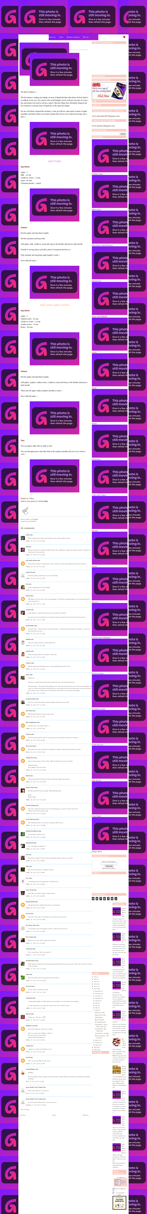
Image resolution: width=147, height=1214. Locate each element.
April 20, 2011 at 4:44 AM (35, 590)
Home (22, 37)
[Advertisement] (101, 937)
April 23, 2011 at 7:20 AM (35, 1020)
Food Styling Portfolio (47, 37)
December (98, 991)
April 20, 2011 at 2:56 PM (35, 861)
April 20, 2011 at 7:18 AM (35, 669)
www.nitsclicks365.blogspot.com (106, 115)
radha (27, 974)
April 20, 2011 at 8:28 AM (35, 740)
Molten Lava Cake (100, 1012)
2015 (95, 979)
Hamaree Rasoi (30, 787)
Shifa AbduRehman (31, 722)
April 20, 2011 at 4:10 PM (35, 872)
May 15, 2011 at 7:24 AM (35, 1081)
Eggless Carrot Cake (100, 1015)
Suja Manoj (29, 711)
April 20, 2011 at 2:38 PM (35, 849)
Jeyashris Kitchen (31, 699)
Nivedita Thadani (30, 805)
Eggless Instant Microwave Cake (124, 912)
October (97, 996)
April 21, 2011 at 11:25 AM (36, 969)
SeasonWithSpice (30, 1069)
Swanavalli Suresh (31, 819)
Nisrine (28, 535)
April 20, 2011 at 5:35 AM (35, 620)
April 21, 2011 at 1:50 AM (35, 931)
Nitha (27, 866)
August (97, 1000)
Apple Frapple (99, 1017)
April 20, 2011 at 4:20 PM (35, 884)
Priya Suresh (29, 746)
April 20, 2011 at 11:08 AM (36, 813)
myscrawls (29, 986)
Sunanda (28, 651)
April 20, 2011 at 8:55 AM (35, 752)
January (97, 1045)
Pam (27, 855)
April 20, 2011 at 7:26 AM (35, 693)
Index (61, 37)
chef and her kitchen (31, 560)
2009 (95, 1050)
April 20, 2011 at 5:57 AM (35, 634)
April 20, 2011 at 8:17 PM (35, 908)
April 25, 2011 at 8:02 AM (35, 1052)
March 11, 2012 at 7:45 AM (36, 1105)
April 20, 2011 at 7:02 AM (35, 645)
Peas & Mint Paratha (100, 1022)
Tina (27, 584)
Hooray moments (73, 37)
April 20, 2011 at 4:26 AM (35, 541)
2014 (95, 981)
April (96, 1010)
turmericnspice (30, 625)
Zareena (28, 913)
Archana (28, 610)
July (96, 1003)
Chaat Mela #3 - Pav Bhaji (102, 1033)
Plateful (28, 596)
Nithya (28, 675)
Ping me (86, 37)
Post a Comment (25, 1109)
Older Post (85, 1115)
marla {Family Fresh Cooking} (34, 1087)
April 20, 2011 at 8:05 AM (35, 728)
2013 (95, 984)
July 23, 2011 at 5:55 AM (35, 1093)
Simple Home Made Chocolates (124, 938)
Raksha (28, 776)
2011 (95, 989)
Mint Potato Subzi (123, 961)
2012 (95, 986)
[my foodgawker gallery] (119, 1195)
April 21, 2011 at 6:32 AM (35, 955)
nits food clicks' (123, 1183)
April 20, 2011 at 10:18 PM (35, 919)
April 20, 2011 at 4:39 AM (35, 555)
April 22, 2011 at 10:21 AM (36, 992)
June (96, 1005)
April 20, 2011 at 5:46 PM (35, 896)
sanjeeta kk (29, 572)
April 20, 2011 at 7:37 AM (35, 705)
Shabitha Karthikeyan (32, 831)
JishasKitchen (30, 843)
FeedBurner (113, 868)
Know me (31, 37)
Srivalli (28, 1057)
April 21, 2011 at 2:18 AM (35, 943)
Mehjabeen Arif (30, 1026)
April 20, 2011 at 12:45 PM (35, 825)
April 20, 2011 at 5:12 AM (35, 604)
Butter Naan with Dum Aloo (123, 1121)
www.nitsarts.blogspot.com (103, 125)
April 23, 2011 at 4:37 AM (35, 1008)
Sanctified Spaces (30, 961)
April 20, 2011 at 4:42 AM (35, 578)
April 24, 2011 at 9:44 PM (35, 1040)
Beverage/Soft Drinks (30, 521)
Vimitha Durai (30, 758)
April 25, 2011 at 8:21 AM (35, 1063)
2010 (95, 1047)
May (96, 1008)
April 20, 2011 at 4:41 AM (35, 566)
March (97, 1040)
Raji (27, 547)
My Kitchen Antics (31, 925)
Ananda (28, 1046)
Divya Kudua (29, 937)
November (98, 993)
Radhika (28, 639)
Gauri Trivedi (29, 890)
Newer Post (22, 1115)
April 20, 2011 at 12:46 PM (35, 837)
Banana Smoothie (99, 1019)
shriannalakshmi (30, 902)
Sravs (27, 878)
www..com (121, 1177)
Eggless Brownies (124, 1094)
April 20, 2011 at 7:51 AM (35, 717)
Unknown (28, 663)
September (98, 998)
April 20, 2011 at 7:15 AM (35, 657)
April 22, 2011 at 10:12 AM (36, 980)
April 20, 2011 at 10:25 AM (36, 782)
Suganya (28, 1014)
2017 (95, 977)
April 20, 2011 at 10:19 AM (36, 770)
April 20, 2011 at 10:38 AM (36, 800)
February (97, 1042)
